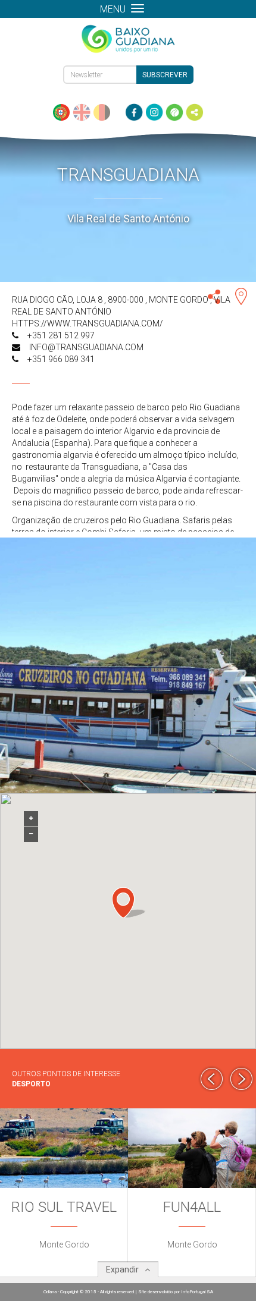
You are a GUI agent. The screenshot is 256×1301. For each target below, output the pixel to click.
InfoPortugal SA (197, 1291)
